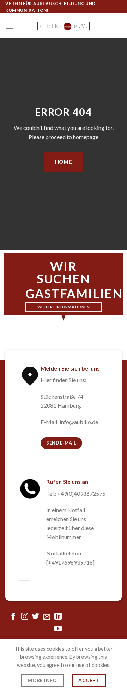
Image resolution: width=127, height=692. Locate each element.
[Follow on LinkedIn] (58, 617)
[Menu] (9, 26)
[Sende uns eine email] (46, 617)
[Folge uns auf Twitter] (35, 617)
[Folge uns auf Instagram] (24, 617)
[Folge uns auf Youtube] (58, 629)
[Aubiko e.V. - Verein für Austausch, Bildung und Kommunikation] (63, 25)
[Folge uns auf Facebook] (13, 617)
